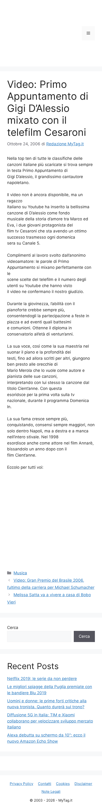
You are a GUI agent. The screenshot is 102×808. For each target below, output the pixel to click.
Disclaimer (83, 783)
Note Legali (51, 791)
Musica (20, 573)
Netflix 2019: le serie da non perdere (42, 678)
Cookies (63, 783)
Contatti (44, 783)
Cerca (12, 627)
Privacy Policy (21, 783)
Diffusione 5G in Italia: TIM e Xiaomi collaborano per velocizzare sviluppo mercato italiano (50, 721)
